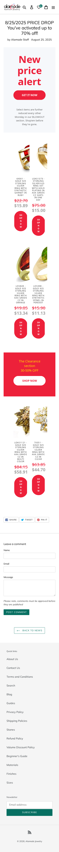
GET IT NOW (29, 95)
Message (8, 577)
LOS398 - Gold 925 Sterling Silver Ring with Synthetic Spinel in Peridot (38, 294)
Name (7, 550)
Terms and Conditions (20, 676)
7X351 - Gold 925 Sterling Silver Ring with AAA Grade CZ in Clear (38, 450)
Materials (12, 765)
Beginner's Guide (17, 756)
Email (6, 563)
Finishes (11, 773)
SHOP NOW (20, 221)
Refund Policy (15, 738)
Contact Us (13, 667)
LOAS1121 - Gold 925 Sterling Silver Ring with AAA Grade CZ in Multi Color (20, 452)
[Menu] (53, 7)
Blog (9, 694)
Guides (11, 703)
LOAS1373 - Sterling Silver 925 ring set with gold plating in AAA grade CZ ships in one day (38, 189)
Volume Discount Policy (21, 747)
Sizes (10, 782)
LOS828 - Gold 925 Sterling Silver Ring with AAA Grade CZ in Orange (20, 294)
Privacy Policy (15, 712)
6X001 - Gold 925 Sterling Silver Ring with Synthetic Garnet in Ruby (20, 187)
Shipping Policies (17, 720)
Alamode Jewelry (34, 841)
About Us (12, 659)
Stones (11, 729)
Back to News (32, 630)
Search (11, 685)
